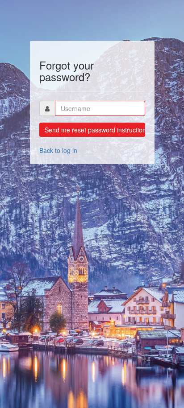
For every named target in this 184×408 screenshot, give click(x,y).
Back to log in (58, 150)
